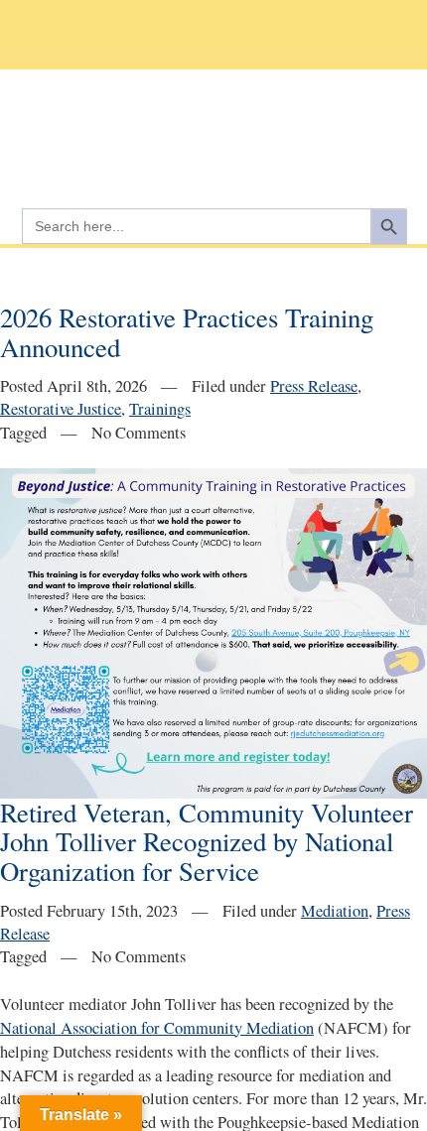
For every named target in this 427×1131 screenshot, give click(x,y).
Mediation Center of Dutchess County (213, 129)
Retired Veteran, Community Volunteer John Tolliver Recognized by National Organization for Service (206, 842)
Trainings (160, 409)
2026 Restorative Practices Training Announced (186, 332)
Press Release (313, 386)
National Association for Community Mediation (157, 1028)
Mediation (334, 911)
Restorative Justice (60, 409)
